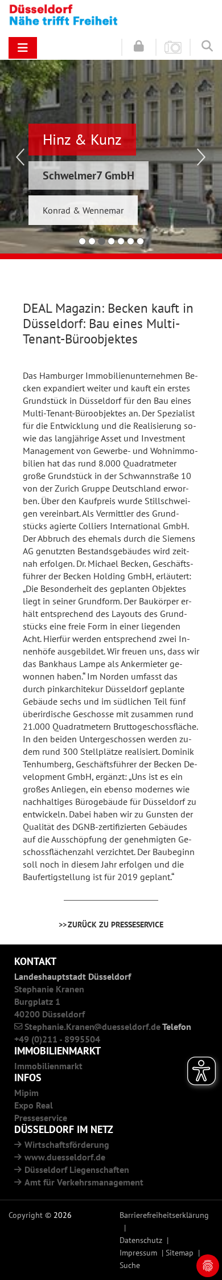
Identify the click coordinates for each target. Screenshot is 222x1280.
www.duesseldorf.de (64, 1157)
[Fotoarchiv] (173, 46)
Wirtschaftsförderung (66, 1144)
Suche (130, 1264)
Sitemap (180, 1252)
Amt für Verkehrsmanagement (83, 1182)
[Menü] (23, 48)
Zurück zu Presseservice (115, 924)
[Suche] (207, 46)
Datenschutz (141, 1239)
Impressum (138, 1252)
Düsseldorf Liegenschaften (76, 1169)
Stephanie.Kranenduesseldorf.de (92, 1026)
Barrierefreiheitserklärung (164, 1214)
